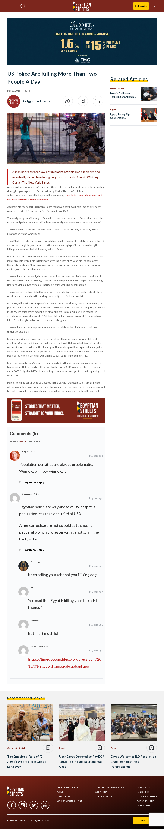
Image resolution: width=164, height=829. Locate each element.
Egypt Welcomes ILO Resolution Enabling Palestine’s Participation (133, 762)
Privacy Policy (143, 787)
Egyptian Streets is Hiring (69, 801)
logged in (22, 441)
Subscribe (141, 6)
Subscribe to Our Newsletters (109, 787)
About (60, 792)
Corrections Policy (145, 801)
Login (154, 6)
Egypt (113, 109)
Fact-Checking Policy (147, 796)
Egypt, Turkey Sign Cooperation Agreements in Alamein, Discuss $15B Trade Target (123, 116)
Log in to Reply (33, 482)
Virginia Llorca (28, 452)
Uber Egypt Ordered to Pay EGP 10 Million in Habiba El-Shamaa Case (81, 762)
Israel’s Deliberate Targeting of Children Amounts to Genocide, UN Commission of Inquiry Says (122, 95)
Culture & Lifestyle (16, 748)
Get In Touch (101, 792)
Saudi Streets (143, 805)
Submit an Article (103, 796)
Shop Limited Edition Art (68, 787)
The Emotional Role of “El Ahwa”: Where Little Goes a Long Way (26, 762)
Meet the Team (64, 796)
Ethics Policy (143, 792)
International (117, 88)
